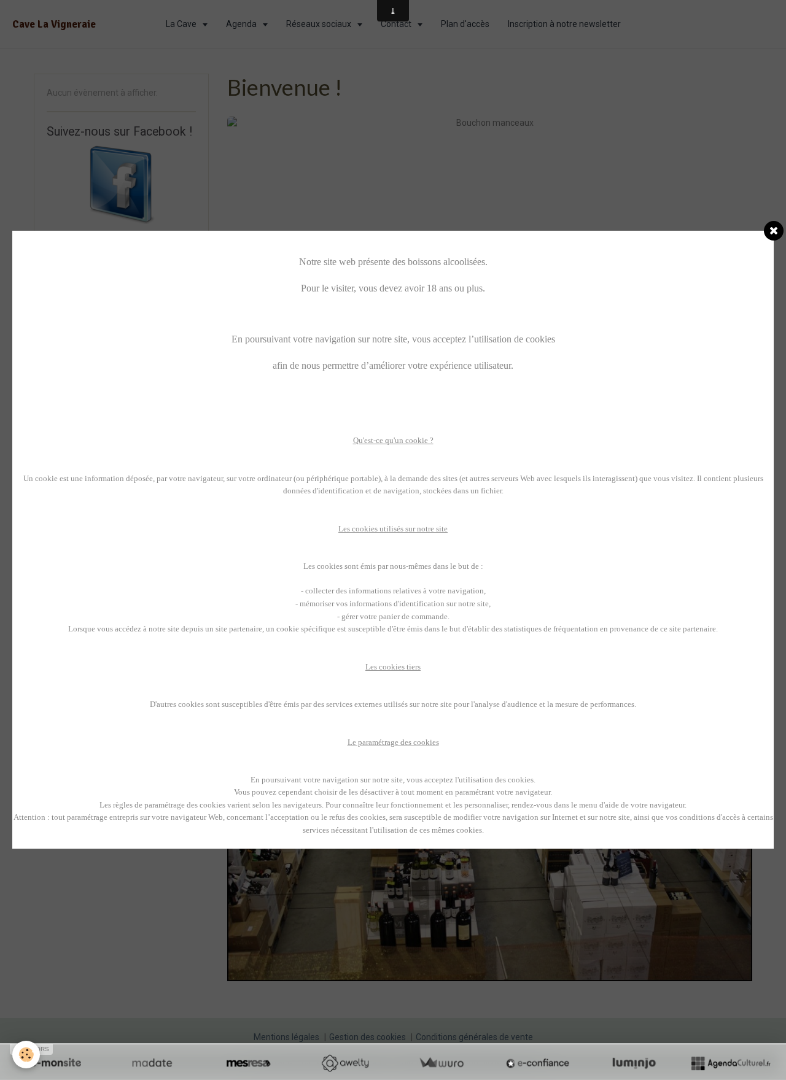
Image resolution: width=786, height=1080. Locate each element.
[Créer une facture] (441, 1062)
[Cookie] (26, 1054)
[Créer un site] (55, 1062)
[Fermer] (774, 231)
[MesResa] (248, 1062)
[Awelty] (345, 1062)
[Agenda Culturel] (730, 1062)
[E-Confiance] (537, 1062)
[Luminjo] (634, 1062)
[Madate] (152, 1062)
